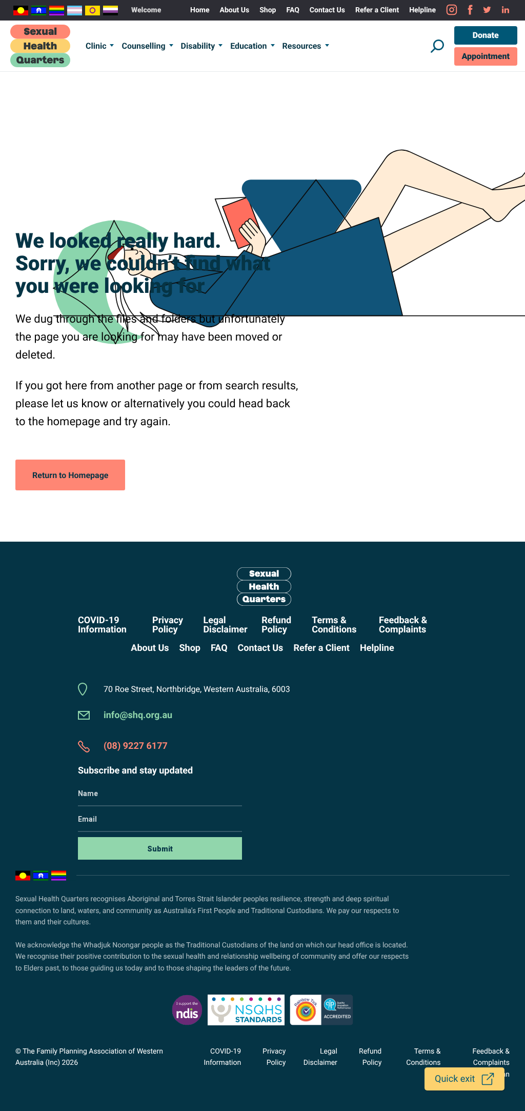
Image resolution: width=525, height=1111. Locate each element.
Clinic (96, 46)
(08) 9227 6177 (136, 746)
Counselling (143, 46)
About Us (235, 10)
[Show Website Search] (437, 46)
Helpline (422, 10)
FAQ (292, 10)
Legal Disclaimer (225, 625)
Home (199, 10)
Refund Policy (276, 625)
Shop (267, 10)
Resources (301, 46)
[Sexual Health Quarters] (40, 46)
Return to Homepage (70, 475)
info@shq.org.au (138, 715)
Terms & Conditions (334, 625)
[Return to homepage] (262, 586)
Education (248, 46)
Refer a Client (377, 10)
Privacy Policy (167, 625)
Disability (198, 46)
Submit (160, 849)
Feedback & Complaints (403, 625)
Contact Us (327, 10)
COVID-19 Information (102, 625)
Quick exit (455, 1079)
